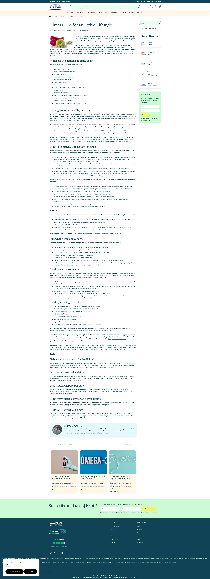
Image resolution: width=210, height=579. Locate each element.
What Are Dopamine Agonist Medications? (120, 477)
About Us (113, 529)
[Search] (159, 23)
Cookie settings (14, 571)
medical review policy (103, 433)
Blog (106, 12)
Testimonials (91, 12)
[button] (160, 29)
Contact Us (140, 12)
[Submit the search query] (137, 6)
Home (51, 16)
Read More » (56, 490)
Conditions (80, 12)
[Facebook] (58, 553)
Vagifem (139, 536)
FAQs (100, 12)
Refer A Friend (115, 539)
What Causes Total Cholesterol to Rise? (61, 477)
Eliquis (139, 533)
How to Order (69, 12)
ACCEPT (31, 571)
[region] (21, 567)
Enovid (139, 526)
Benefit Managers (128, 12)
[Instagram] (55, 553)
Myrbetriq (140, 542)
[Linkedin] (62, 553)
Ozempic (140, 539)
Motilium (139, 529)
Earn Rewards (115, 12)
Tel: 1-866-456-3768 (141, 1)
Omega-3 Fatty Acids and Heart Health (93, 477)
